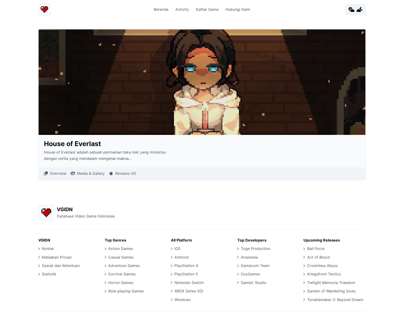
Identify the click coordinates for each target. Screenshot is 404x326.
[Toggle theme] (356, 9)
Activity (182, 9)
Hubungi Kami (238, 9)
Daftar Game (207, 9)
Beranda (161, 9)
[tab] (55, 173)
